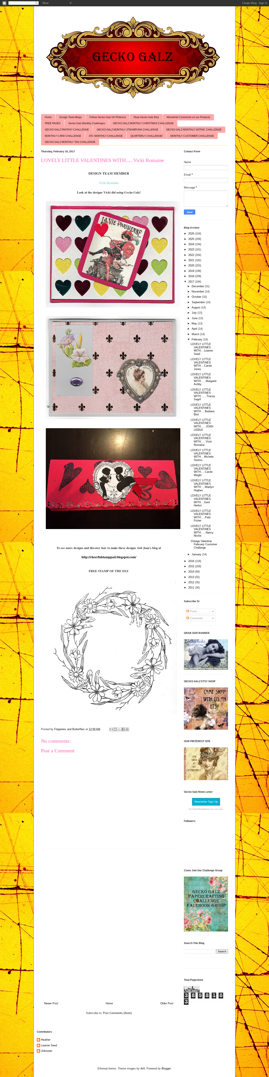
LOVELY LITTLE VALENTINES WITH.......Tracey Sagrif (203, 394)
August (196, 307)
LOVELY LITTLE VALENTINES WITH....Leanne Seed (202, 348)
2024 (191, 244)
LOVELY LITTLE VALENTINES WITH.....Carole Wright (202, 470)
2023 (191, 249)
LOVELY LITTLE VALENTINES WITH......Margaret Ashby (203, 379)
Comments (196, 618)
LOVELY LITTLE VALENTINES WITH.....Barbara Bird (202, 409)
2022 (191, 255)
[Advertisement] (109, 924)
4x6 (142, 1068)
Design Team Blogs (70, 117)
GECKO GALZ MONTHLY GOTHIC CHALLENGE (194, 129)
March (196, 334)
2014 (191, 571)
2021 (191, 260)
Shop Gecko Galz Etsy (146, 117)
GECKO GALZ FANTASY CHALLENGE (67, 129)
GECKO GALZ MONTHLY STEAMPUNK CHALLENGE (127, 129)
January (197, 554)
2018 (191, 276)
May (195, 323)
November (198, 291)
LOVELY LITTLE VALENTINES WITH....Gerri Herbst (201, 500)
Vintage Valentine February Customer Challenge (204, 544)
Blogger (166, 1068)
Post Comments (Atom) (117, 1013)
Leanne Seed (49, 1045)
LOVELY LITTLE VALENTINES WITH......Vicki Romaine (201, 439)
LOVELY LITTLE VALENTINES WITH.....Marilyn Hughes (202, 485)
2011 (191, 587)
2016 (191, 561)
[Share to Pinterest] (127, 729)
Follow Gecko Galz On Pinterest (108, 117)
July (195, 312)
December (198, 286)
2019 (191, 271)
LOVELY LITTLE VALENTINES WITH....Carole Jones (201, 364)
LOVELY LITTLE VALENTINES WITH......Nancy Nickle (202, 530)
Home (48, 117)
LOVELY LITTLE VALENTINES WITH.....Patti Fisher (201, 515)
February (197, 339)
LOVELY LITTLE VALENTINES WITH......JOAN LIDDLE (202, 424)
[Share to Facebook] (123, 729)
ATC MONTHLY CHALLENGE (106, 135)
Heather (45, 1039)
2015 (191, 566)
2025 (191, 239)
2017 (191, 281)
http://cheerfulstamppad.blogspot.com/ (109, 556)
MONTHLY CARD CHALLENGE (63, 135)
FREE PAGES (53, 123)
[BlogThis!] (115, 729)
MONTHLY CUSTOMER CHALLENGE (192, 135)
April (195, 328)
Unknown (46, 1050)
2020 (191, 265)
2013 (191, 577)
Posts (193, 611)
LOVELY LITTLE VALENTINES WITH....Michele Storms (202, 455)
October (197, 296)
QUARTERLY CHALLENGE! (147, 135)
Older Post (166, 1003)
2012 (191, 582)
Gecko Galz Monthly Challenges (86, 123)
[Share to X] (119, 729)
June (195, 318)
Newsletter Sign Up (206, 801)
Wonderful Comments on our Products (188, 117)
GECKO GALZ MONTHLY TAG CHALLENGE (70, 142)
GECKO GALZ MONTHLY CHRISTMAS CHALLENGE (143, 123)
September (199, 302)
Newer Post (51, 1003)
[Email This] (111, 729)
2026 (191, 233)
